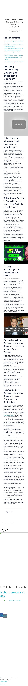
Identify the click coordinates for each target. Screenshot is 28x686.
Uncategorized (14, 31)
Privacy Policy (3, 681)
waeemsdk (18, 30)
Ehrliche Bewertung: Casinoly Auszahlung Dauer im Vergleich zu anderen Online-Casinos (14, 57)
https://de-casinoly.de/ (9, 415)
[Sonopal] (5, 2)
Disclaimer (2, 684)
